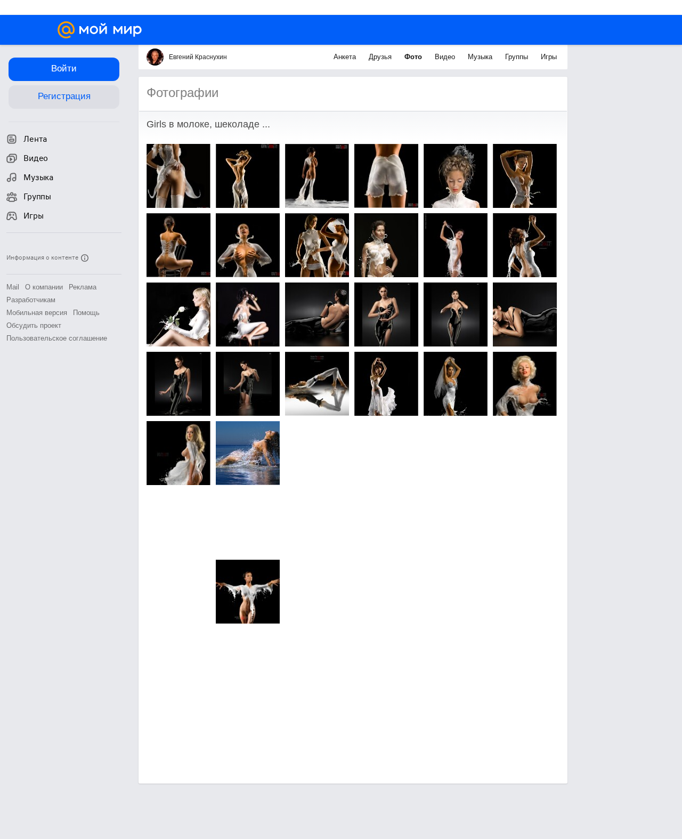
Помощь (86, 313)
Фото (414, 57)
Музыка (481, 57)
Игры (549, 57)
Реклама (82, 287)
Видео (446, 57)
